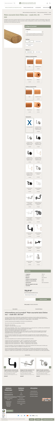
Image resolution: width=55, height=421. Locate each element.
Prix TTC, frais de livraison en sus (31, 292)
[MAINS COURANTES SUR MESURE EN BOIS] (13, 7)
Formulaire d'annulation (21, 401)
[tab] (15, 309)
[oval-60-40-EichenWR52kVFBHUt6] (13, 36)
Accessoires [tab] (27, 355)
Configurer (38, 419)
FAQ (21, 393)
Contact (21, 394)
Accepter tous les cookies (48, 419)
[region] (27, 367)
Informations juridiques (34, 396)
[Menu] (5, 409)
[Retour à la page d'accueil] (27, 3)
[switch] (4, 417)
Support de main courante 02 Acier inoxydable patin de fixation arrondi (43, 370)
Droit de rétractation (21, 399)
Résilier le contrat (8, 410)
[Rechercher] (14, 3)
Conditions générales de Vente (21, 404)
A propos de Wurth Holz (34, 392)
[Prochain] (50, 7)
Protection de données (34, 394)
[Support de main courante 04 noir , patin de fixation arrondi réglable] (11, 363)
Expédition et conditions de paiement (21, 397)
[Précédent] (5, 367)
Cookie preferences (34, 391)
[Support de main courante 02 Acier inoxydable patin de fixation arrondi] (43, 363)
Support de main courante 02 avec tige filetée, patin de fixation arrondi (27, 370)
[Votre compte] (47, 3)
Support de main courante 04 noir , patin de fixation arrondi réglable (11, 370)
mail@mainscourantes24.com (8, 396)
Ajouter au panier (43, 299)
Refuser (31, 419)
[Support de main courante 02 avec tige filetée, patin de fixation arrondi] (27, 363)
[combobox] (8, 3)
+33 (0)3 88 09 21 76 (8, 394)
